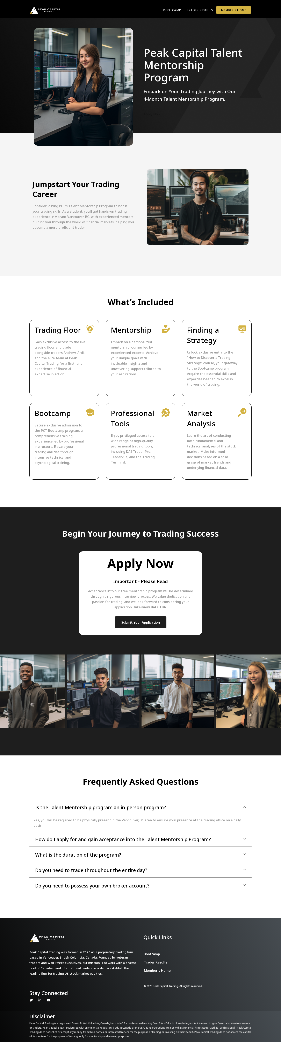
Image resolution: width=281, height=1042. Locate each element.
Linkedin (40, 1000)
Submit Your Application (140, 622)
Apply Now (152, 114)
